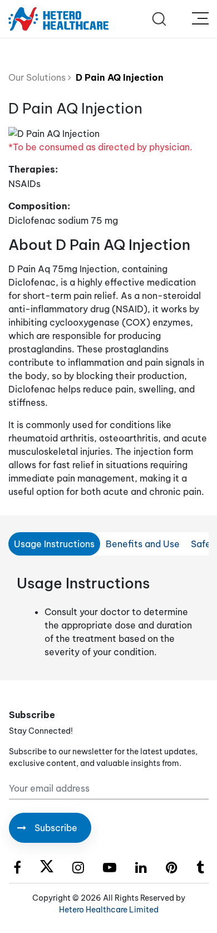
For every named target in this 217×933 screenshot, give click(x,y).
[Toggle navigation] (200, 19)
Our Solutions (38, 77)
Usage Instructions (54, 543)
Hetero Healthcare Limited (109, 910)
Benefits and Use (143, 543)
